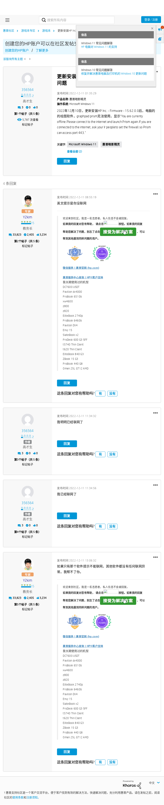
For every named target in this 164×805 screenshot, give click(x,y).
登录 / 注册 (151, 19)
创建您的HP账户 (17, 50)
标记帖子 (27, 124)
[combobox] (76, 20)
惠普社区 (8, 30)
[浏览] (6, 20)
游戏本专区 (28, 30)
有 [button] (100, 393)
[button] (155, 194)
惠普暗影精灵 (111, 144)
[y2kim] (28, 201)
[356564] (28, 79)
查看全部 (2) (74, 151)
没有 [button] (112, 393)
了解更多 (42, 50)
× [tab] (152, 28)
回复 (67, 161)
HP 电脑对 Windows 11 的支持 (99, 47)
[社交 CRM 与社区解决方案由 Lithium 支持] (132, 784)
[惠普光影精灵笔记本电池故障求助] (25, 59)
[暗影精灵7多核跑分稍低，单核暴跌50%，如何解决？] (29, 59)
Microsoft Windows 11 (82, 144)
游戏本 (46, 30)
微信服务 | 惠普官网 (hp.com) (81, 267)
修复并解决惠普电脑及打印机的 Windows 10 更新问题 (114, 73)
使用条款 (18, 797)
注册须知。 (33, 797)
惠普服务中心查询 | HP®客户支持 (83, 277)
